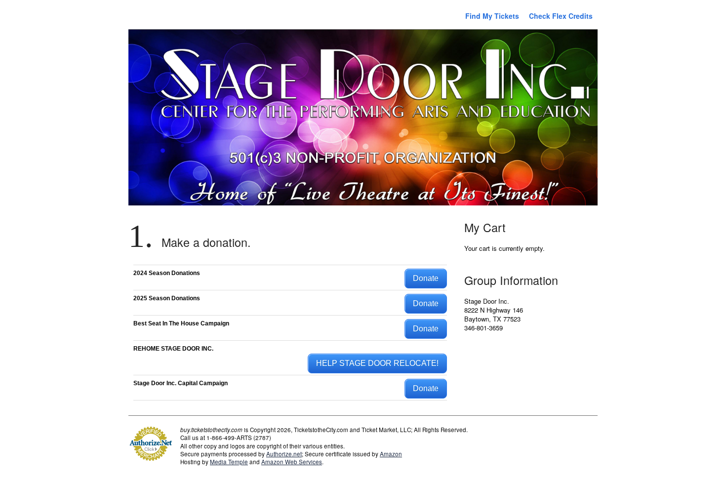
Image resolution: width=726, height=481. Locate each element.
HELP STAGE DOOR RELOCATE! (377, 363)
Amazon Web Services (291, 462)
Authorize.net (284, 454)
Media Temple (229, 462)
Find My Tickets (492, 16)
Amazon (391, 454)
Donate (426, 278)
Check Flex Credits (561, 16)
